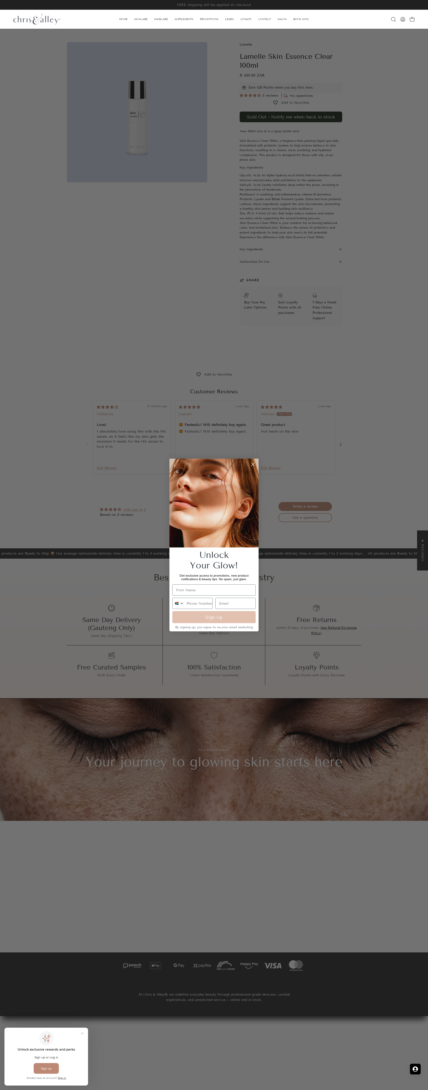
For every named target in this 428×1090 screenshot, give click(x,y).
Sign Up (214, 617)
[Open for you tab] (415, 1069)
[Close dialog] (253, 464)
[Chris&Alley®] (36, 19)
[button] (229, 19)
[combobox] (178, 603)
